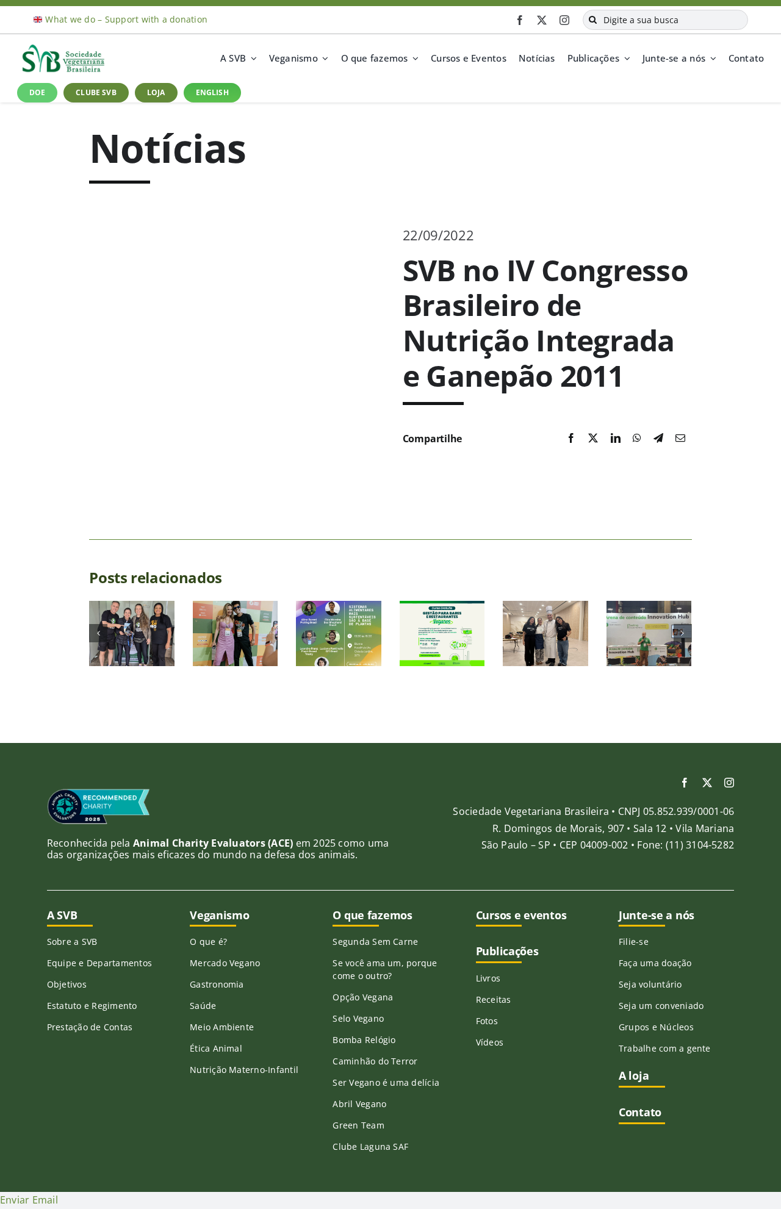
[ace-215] (98, 793)
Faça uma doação (655, 963)
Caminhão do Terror (375, 1061)
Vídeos (489, 1042)
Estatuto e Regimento (92, 1005)
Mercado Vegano (225, 963)
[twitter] (542, 20)
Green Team (358, 1125)
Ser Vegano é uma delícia (386, 1082)
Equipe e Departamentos (99, 963)
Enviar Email (29, 1200)
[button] (98, 633)
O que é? (208, 941)
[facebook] (520, 20)
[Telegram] (658, 438)
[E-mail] (680, 438)
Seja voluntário (650, 984)
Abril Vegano (359, 1104)
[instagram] (564, 20)
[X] (593, 438)
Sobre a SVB (72, 941)
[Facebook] (571, 438)
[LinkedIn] (616, 438)
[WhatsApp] (637, 438)
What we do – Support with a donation (126, 19)
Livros (488, 978)
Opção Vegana (363, 997)
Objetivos (67, 984)
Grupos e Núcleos (656, 1027)
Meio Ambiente (222, 1027)
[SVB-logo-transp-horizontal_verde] (63, 47)
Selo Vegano (358, 1018)
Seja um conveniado (661, 1005)
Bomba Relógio (364, 1040)
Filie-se (634, 941)
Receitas (493, 999)
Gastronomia (217, 984)
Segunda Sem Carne (375, 941)
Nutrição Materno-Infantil (244, 1069)
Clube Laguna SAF (370, 1146)
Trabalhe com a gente (665, 1048)
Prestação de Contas (90, 1027)
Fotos (487, 1021)
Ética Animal (216, 1048)
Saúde (203, 1005)
